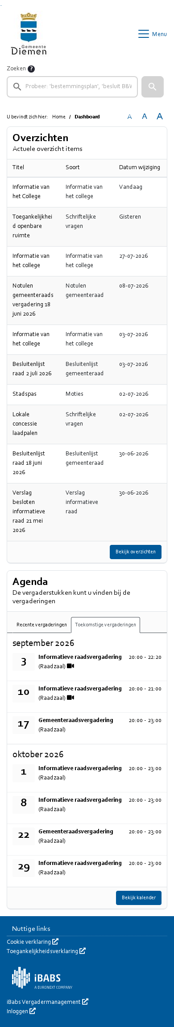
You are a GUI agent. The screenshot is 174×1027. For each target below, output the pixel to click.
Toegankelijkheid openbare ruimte (32, 226)
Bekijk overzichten (136, 552)
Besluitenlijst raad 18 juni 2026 (28, 463)
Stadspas (24, 394)
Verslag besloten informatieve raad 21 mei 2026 (28, 512)
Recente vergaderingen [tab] (42, 625)
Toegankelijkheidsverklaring (46, 952)
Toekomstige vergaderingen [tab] (105, 625)
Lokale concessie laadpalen (24, 424)
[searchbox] (72, 86)
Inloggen (21, 1012)
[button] (152, 86)
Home (59, 117)
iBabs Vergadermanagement (47, 1002)
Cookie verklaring (32, 942)
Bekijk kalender (139, 898)
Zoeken (16, 69)
